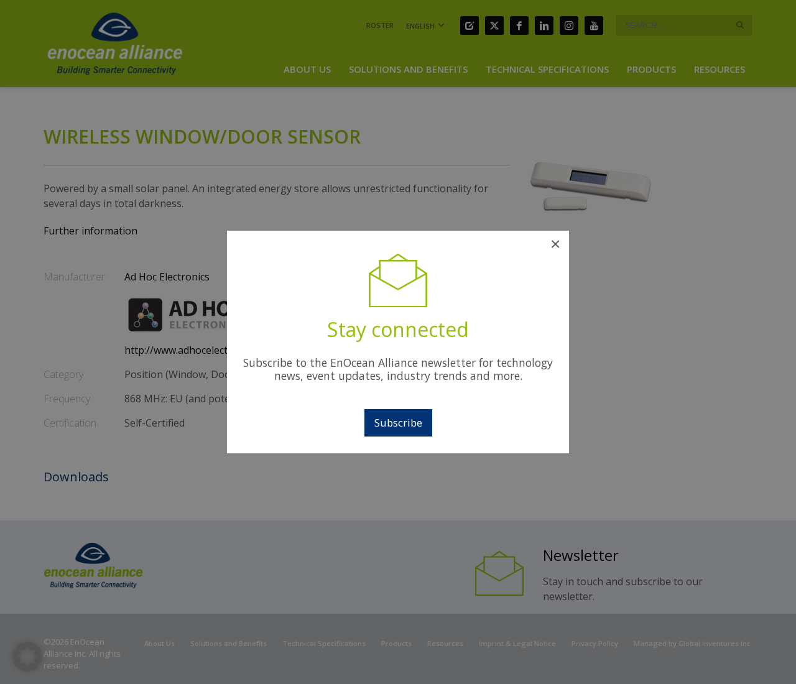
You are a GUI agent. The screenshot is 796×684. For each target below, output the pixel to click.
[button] (27, 656)
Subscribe (398, 422)
